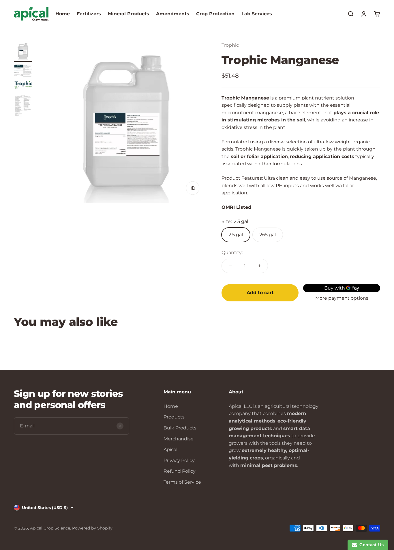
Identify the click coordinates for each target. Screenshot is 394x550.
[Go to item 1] (23, 52)
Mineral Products (128, 13)
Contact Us (370, 544)
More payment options (341, 298)
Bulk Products (180, 428)
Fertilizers (89, 13)
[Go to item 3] (23, 86)
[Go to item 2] (23, 71)
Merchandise (179, 439)
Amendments (172, 13)
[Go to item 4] (23, 106)
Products (174, 417)
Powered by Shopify (92, 528)
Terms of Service (182, 482)
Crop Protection (215, 13)
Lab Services (256, 13)
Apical (170, 449)
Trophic (230, 45)
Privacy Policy (179, 460)
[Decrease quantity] (230, 266)
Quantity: (232, 252)
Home (62, 13)
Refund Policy (180, 471)
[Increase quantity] (259, 266)
